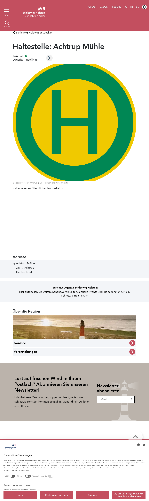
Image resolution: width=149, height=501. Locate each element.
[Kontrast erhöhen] (144, 7)
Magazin (104, 7)
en (131, 7)
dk (137, 7)
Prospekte (116, 7)
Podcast (92, 7)
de (126, 7)
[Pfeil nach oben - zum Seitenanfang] (135, 437)
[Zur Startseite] (34, 11)
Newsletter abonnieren (108, 388)
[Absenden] (131, 399)
